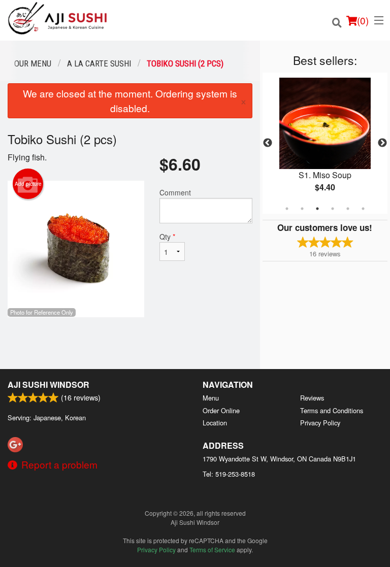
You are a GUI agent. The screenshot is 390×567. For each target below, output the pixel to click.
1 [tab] (287, 209)
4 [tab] (333, 209)
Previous (268, 143)
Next (382, 143)
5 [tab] (348, 209)
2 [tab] (302, 209)
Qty (167, 236)
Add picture (28, 183)
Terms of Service (212, 549)
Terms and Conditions (331, 410)
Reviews (312, 398)
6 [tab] (363, 209)
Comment (175, 192)
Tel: (229, 474)
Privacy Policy (320, 422)
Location (215, 422)
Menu (211, 398)
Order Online (221, 410)
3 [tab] (317, 209)
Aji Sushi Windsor (48, 384)
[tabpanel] (325, 143)
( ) (363, 20)
